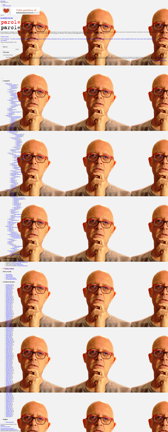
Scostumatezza (14, 220)
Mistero (15, 162)
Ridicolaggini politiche (15, 254)
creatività (44, 38)
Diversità (13, 195)
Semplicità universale (15, 111)
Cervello (7, 129)
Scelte (12, 123)
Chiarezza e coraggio (18, 134)
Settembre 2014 (9, 414)
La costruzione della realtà (11, 279)
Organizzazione (11, 109)
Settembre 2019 (9, 344)
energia (63, 38)
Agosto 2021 (8, 317)
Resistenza (13, 121)
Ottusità (15, 168)
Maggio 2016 (8, 391)
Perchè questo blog (7, 5)
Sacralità (13, 103)
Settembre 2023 (9, 288)
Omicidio (13, 240)
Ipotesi (17, 143)
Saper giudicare (17, 207)
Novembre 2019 (9, 342)
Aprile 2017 (8, 378)
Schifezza (16, 247)
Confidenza (16, 156)
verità (154, 38)
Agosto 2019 (8, 345)
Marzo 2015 (8, 407)
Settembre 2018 (9, 358)
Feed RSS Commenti (12, 429)
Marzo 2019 (8, 351)
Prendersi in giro (11, 128)
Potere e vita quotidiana (10, 277)
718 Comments (4, 40)
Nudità (9, 108)
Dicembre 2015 (9, 397)
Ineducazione (14, 233)
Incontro (15, 201)
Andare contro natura (12, 227)
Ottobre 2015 (8, 400)
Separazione (13, 106)
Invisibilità (18, 142)
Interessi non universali (13, 234)
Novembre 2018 (9, 356)
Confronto (13, 193)
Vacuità (17, 148)
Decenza (13, 194)
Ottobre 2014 (8, 413)
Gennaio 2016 (9, 396)
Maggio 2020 (8, 335)
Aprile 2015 (8, 405)
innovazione (89, 38)
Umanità (10, 224)
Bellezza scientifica (12, 84)
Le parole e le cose (7, 18)
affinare (13, 38)
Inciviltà (10, 230)
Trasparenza (13, 98)
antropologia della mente (21, 38)
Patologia (10, 241)
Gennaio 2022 (9, 311)
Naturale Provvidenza (15, 117)
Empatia (12, 177)
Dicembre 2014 (9, 410)
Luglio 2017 (8, 375)
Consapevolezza (14, 137)
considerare (39, 38)
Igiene (12, 210)
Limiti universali (14, 149)
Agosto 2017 (8, 374)
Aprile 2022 (8, 308)
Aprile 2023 (8, 294)
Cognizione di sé (11, 131)
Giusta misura (14, 209)
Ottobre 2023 (8, 287)
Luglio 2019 (8, 347)
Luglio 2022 (8, 304)
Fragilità (15, 160)
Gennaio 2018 (9, 368)
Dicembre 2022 (9, 298)
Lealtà (9, 89)
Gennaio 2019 (9, 354)
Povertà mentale (11, 250)
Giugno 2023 (8, 291)
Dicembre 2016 (9, 383)
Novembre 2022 (9, 299)
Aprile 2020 (8, 336)
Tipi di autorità (9, 274)
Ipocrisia (13, 252)
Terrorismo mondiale (15, 236)
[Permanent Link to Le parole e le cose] (10, 30)
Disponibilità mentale (15, 174)
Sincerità (13, 90)
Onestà (12, 213)
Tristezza (15, 249)
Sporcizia (10, 255)
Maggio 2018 (8, 363)
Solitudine (13, 248)
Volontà (15, 183)
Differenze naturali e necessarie (17, 101)
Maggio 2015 (8, 404)
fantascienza (71, 38)
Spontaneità (10, 114)
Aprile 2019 (8, 350)
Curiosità (48, 38)
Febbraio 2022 (9, 310)
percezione (118, 38)
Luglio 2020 (8, 332)
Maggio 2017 (8, 377)
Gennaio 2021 (9, 325)
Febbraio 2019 (9, 352)
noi (114, 38)
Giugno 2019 (8, 348)
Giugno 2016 (8, 390)
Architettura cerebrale (12, 130)
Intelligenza (7, 38)
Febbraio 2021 (9, 324)
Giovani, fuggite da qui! (18, 261)
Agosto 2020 (8, 331)
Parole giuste (19, 136)
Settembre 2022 (9, 302)
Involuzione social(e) (15, 235)
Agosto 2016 (8, 388)
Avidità (9, 228)
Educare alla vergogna (18, 197)
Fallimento (10, 219)
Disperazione (13, 173)
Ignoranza (18, 141)
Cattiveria (10, 229)
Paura (9, 242)
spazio (141, 38)
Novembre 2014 (9, 411)
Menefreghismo (14, 211)
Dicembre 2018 (9, 355)
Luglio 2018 (8, 361)
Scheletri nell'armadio (18, 246)
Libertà (9, 91)
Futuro (9, 221)
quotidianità (127, 38)
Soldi (12, 217)
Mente (9, 153)
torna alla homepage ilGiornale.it (7, 428)
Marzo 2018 (8, 365)
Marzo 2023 (8, 295)
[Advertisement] (13, 70)
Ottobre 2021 (8, 315)
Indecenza (13, 232)
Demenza (13, 170)
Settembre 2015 (9, 401)
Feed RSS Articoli (4, 429)
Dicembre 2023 (9, 284)
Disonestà (13, 94)
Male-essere (8, 226)
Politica (12, 215)
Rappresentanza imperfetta (16, 216)
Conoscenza (16, 138)
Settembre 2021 (9, 316)
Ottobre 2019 (8, 343)
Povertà (10, 243)
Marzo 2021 (8, 323)
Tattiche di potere (9, 275)
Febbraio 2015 (9, 408)
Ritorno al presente (17, 151)
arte (27, 38)
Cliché (12, 191)
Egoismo (13, 175)
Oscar (17, 206)
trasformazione (150, 38)
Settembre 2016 (9, 387)
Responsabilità (17, 203)
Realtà (131, 38)
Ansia (12, 163)
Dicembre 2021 (9, 312)
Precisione (13, 85)
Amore (12, 154)
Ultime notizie (9, 268)
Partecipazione (11, 127)
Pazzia (17, 161)
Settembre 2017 (9, 373)
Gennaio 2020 (9, 340)
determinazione (54, 38)
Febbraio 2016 (9, 395)
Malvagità (10, 239)
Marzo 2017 (8, 380)
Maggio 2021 (8, 321)
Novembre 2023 (9, 285)
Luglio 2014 (8, 416)
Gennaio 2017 (9, 382)
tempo (145, 38)
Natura (9, 100)
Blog (4, 4)
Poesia (9, 110)
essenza (67, 38)
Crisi (15, 166)
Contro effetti (14, 93)
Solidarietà (10, 113)
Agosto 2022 (8, 303)
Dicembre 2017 (9, 369)
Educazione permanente (19, 199)
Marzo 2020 (8, 337)
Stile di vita (10, 223)
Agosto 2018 (8, 360)
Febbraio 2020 (9, 338)
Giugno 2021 (8, 320)
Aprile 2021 (8, 322)
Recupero (13, 120)
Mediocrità (13, 184)
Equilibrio (16, 200)
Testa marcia (16, 208)
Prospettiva (16, 96)
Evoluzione (8, 189)
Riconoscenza (16, 204)
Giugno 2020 (8, 334)
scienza (138, 38)
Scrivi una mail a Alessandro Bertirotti (159, 60)
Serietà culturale (14, 124)
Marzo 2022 (8, 309)
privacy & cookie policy (5, 426)
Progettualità (13, 95)
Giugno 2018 (8, 362)
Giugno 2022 (8, 305)
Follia (12, 179)
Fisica (76, 38)
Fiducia (15, 157)
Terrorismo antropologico (19, 237)
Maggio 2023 (8, 292)
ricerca (135, 38)
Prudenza (13, 186)
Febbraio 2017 (9, 381)
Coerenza (13, 133)
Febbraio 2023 (9, 296)
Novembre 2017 (9, 370)
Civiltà (9, 190)
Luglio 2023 (8, 290)
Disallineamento (17, 167)
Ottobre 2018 (8, 357)
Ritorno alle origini (12, 222)
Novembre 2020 (9, 328)
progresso (123, 38)
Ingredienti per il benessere (13, 116)
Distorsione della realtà (18, 171)
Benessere (8, 115)
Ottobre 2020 (8, 329)
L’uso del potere (9, 276)
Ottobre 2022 (8, 301)
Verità (17, 146)
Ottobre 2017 (8, 371)
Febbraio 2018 (9, 367)
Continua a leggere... (5, 36)
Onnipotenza (16, 104)
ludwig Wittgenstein (97, 38)
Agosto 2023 (8, 289)
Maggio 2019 (8, 349)
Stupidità (18, 169)
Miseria (12, 244)
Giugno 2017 (8, 376)
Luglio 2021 (8, 318)
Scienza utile (13, 87)
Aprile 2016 (8, 393)
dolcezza (59, 38)
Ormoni (12, 102)
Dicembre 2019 (9, 341)
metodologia (110, 38)
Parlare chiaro (19, 135)
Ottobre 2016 (8, 385)
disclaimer (3, 425)
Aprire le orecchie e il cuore (19, 155)
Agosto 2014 (8, 415)
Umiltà (12, 126)
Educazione (13, 196)
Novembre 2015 (9, 398)
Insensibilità (16, 176)
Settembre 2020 (9, 330)
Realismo (13, 118)
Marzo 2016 (8, 394)
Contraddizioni (14, 164)
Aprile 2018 (8, 364)
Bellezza (7, 83)
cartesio (35, 38)
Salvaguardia (13, 97)
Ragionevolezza (14, 187)
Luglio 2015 (8, 402)
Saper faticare (14, 122)
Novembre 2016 (9, 384)
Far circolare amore (20, 159)
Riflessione (16, 147)
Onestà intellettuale (18, 214)
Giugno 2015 (8, 403)
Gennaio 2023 (9, 297)
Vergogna (13, 188)
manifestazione (104, 38)
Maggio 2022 (8, 307)
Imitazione (13, 180)
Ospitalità (16, 202)
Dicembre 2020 (9, 327)
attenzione (31, 38)
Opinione (18, 144)
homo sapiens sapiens (82, 38)
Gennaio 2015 (9, 409)
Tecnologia (13, 88)
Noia (12, 253)
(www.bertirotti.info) (162, 58)
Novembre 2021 (9, 314)
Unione (12, 107)
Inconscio (13, 181)
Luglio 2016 (8, 389)
